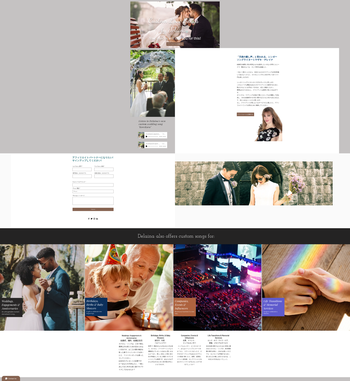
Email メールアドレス (79, 181)
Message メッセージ (79, 195)
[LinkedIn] (97, 219)
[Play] (146, 136)
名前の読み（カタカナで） (102, 173)
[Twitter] (91, 219)
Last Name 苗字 (77, 166)
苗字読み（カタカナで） (80, 173)
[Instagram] (94, 219)
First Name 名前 (99, 166)
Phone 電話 (76, 188)
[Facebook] (89, 219)
